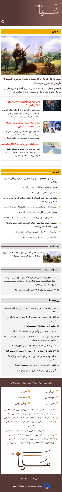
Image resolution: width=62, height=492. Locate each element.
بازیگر (24, 391)
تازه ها (56, 172)
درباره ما (25, 478)
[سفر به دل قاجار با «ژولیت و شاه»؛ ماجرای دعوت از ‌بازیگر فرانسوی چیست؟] (31, 55)
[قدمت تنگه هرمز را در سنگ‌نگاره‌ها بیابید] (52, 148)
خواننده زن (49, 397)
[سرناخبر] (47, 9)
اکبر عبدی (50, 403)
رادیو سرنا (48, 383)
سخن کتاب (15, 383)
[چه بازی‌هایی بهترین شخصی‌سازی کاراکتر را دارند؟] (52, 105)
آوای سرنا (37, 383)
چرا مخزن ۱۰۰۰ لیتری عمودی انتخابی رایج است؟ (36, 232)
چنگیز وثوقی (21, 403)
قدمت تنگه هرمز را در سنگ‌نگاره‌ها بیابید (20, 144)
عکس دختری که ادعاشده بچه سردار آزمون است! (34, 345)
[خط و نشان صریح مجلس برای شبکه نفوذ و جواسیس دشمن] (52, 127)
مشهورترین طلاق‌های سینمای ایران (40, 326)
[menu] (58, 22)
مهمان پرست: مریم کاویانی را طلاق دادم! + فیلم (34, 331)
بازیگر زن (50, 391)
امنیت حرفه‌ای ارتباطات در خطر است (40, 187)
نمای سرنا (27, 383)
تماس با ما (36, 478)
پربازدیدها (54, 300)
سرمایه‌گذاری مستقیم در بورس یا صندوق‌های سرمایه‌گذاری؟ (30, 207)
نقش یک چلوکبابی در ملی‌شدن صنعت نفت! (35, 365)
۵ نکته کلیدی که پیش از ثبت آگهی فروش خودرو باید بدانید (30, 217)
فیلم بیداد (22, 397)
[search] (3, 22)
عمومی (55, 31)
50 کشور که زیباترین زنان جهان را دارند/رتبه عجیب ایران (30, 351)
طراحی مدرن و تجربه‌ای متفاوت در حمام (39, 237)
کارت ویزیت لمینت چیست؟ (44, 192)
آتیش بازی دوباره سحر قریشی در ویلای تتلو (36, 370)
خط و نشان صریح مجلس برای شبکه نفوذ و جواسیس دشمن (23, 125)
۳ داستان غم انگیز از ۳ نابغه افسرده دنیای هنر (35, 290)
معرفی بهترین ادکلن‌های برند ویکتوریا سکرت (37, 212)
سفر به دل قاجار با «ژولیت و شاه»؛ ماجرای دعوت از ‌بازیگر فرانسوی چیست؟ (22, 254)
